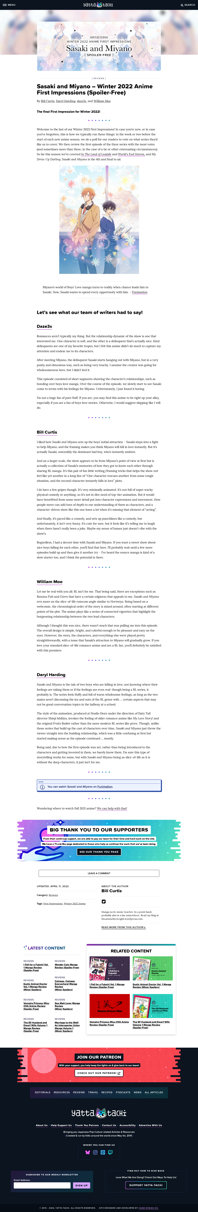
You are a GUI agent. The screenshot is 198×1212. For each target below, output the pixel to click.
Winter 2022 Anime (75, 903)
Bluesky (87, 1152)
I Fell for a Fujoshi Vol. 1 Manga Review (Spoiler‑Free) (36, 967)
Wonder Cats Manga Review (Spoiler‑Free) (67, 966)
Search (190, 5)
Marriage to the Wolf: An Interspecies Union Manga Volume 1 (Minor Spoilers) (67, 1027)
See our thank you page (99, 852)
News (138, 1092)
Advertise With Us (150, 1125)
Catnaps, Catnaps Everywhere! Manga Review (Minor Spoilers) (66, 985)
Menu (12, 5)
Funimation (139, 292)
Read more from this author (122, 927)
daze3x (81, 101)
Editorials (43, 1092)
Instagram (95, 1152)
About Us (42, 1125)
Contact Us (109, 1125)
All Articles (154, 1092)
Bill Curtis (47, 101)
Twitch (110, 1152)
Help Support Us (61, 1125)
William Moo (102, 101)
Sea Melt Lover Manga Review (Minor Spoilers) (67, 1006)
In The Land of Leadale (96, 154)
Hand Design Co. (149, 1208)
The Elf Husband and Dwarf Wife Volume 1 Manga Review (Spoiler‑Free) (35, 1027)
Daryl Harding (65, 101)
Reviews (53, 895)
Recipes (107, 1092)
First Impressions (53, 903)
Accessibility (128, 1125)
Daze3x (44, 326)
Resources (62, 1092)
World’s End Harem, (131, 154)
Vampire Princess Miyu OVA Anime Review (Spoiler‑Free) (36, 1006)
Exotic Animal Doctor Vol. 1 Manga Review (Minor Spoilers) (35, 986)
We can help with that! (112, 808)
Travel (93, 1092)
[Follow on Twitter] (103, 901)
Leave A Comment (99, 873)
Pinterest (102, 1152)
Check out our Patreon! (97, 1073)
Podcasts (123, 1092)
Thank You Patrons (87, 1125)
